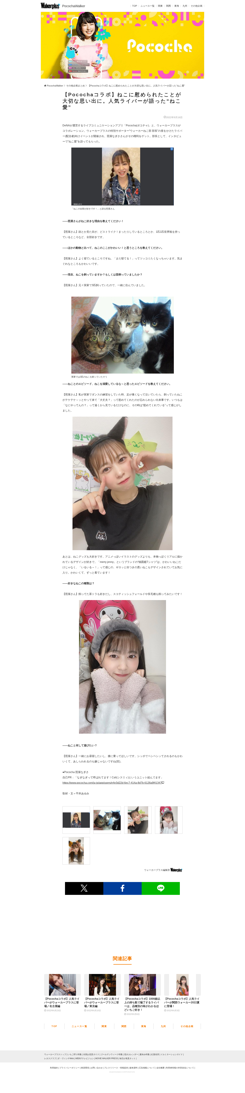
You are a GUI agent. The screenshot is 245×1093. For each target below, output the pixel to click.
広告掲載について (147, 1068)
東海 (176, 6)
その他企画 (196, 6)
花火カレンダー (131, 1054)
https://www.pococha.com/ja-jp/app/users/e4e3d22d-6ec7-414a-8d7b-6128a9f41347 (112, 782)
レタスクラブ (50, 1058)
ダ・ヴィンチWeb (66, 1058)
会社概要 (160, 1068)
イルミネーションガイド (172, 1054)
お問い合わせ (96, 1068)
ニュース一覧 (147, 6)
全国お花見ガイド (91, 1054)
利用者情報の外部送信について (180, 1068)
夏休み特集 (145, 1054)
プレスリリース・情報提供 (116, 1068)
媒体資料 (134, 1068)
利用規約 (54, 1068)
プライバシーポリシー (70, 1068)
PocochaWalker (73, 6)
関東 (160, 6)
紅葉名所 (155, 1054)
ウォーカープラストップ (55, 1054)
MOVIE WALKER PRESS (106, 1058)
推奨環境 (85, 1068)
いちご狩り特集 (75, 1054)
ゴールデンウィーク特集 (112, 1054)
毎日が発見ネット (128, 1058)
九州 (184, 6)
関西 (168, 6)
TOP (134, 6)
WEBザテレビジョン (84, 1058)
